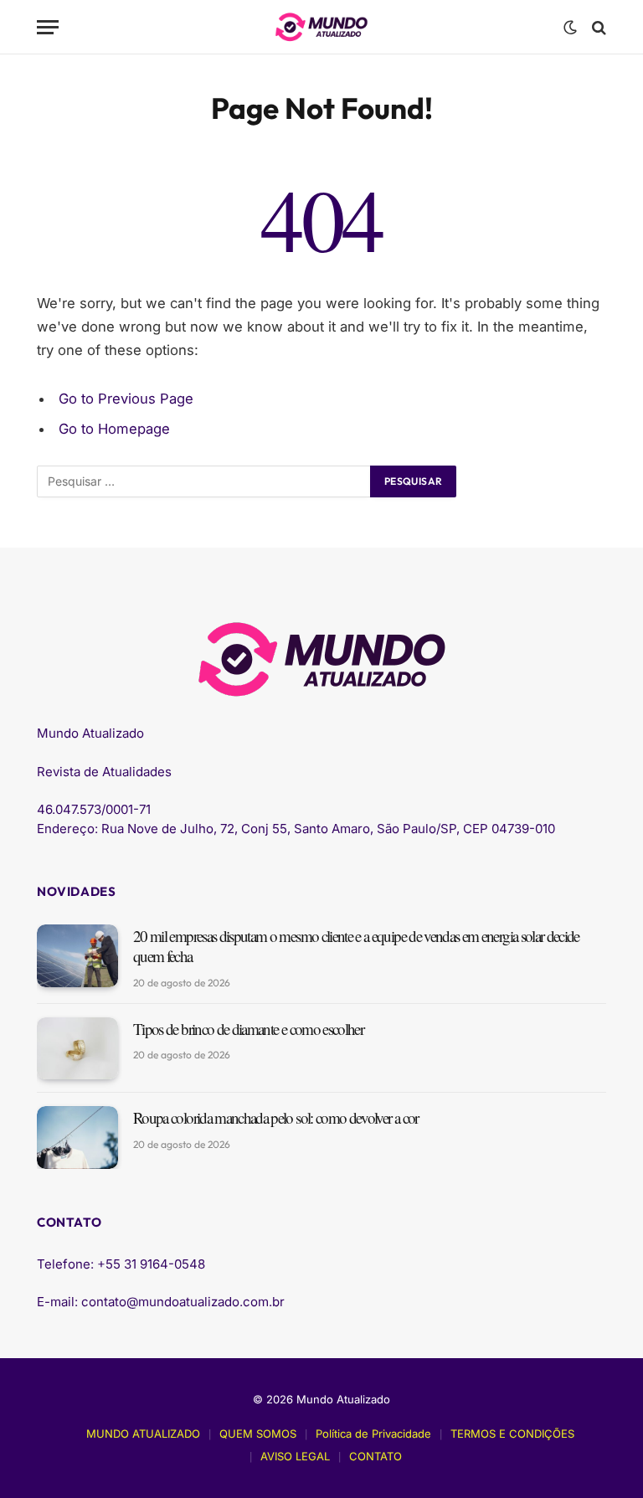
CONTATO (375, 1456)
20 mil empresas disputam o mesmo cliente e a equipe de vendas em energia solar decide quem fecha (356, 946)
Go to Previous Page (126, 398)
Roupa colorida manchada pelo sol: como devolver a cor (276, 1118)
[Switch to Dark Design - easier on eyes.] (570, 27)
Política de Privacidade (373, 1433)
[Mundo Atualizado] (321, 27)
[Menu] (48, 27)
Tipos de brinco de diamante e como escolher (248, 1029)
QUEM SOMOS (257, 1433)
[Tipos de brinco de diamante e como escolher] (77, 1048)
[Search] (597, 27)
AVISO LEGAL (295, 1456)
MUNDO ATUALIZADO (143, 1433)
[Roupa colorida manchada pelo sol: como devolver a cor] (77, 1137)
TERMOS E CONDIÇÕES (512, 1433)
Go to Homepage (114, 428)
